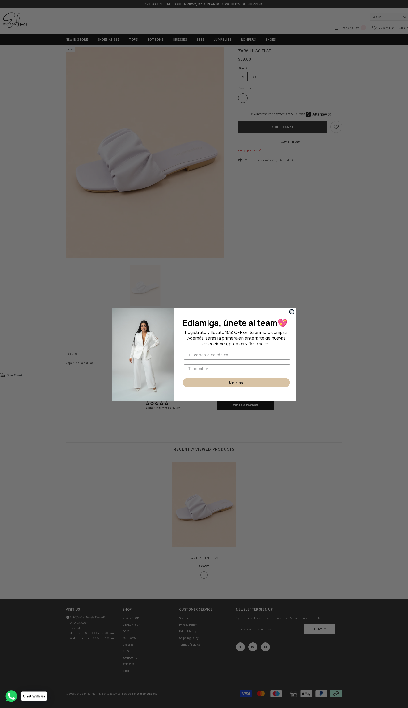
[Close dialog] (291, 311)
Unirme (236, 382)
